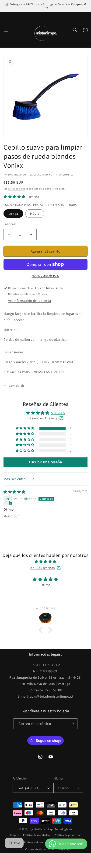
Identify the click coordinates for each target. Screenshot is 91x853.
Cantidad (10, 224)
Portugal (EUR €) (28, 788)
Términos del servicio (35, 842)
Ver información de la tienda (29, 300)
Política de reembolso (36, 835)
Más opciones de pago (46, 275)
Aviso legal (65, 849)
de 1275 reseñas (42, 567)
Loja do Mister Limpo (41, 829)
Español (63, 788)
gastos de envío (16, 188)
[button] (6, 30)
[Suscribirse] (72, 723)
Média (34, 213)
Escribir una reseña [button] (45, 462)
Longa (13, 213)
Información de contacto (39, 849)
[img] (14, 492)
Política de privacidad (67, 835)
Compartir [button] (16, 385)
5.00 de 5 (58, 413)
